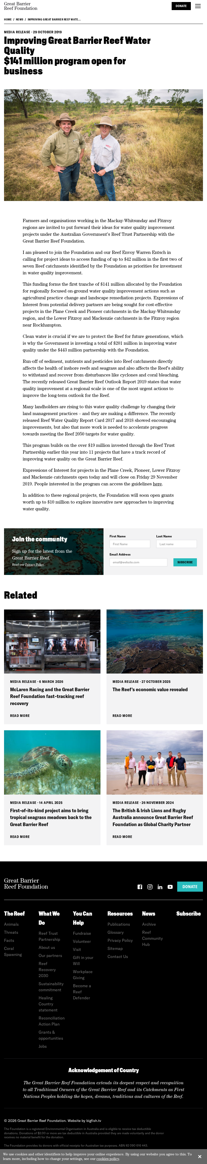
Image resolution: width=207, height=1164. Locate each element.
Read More (20, 715)
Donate (181, 6)
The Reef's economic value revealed (150, 689)
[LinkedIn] (160, 888)
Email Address (120, 554)
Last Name (164, 536)
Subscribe (185, 562)
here (157, 483)
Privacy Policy (34, 564)
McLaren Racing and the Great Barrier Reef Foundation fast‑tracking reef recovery (49, 696)
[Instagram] (150, 888)
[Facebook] (140, 888)
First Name (118, 536)
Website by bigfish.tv (84, 1120)
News (19, 19)
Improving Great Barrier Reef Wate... (54, 19)
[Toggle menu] (198, 6)
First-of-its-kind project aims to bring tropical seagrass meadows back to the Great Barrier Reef (51, 817)
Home (8, 19)
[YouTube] (170, 888)
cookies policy (107, 1159)
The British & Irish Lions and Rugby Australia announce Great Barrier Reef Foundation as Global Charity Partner (153, 817)
